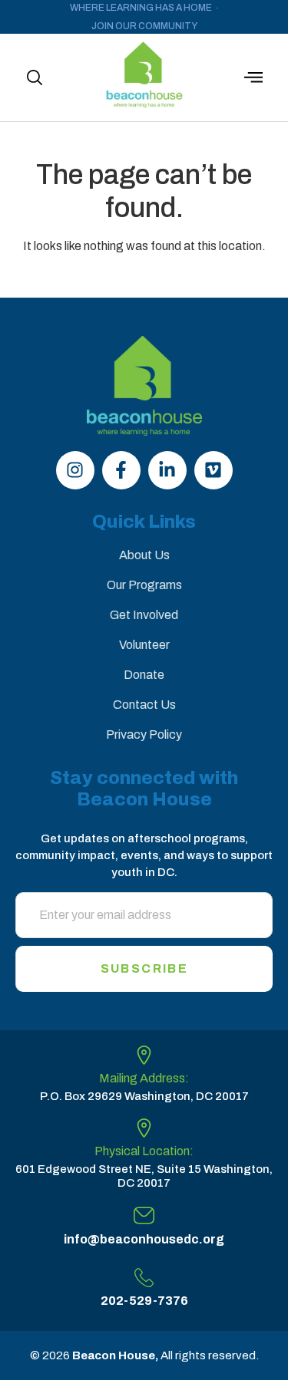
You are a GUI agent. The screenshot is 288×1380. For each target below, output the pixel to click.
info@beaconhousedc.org (144, 1239)
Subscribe (145, 968)
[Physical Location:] (144, 1128)
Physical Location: (144, 1151)
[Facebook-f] (121, 470)
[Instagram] (75, 470)
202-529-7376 (144, 1300)
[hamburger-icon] (253, 79)
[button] (34, 77)
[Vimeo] (213, 470)
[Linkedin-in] (167, 470)
